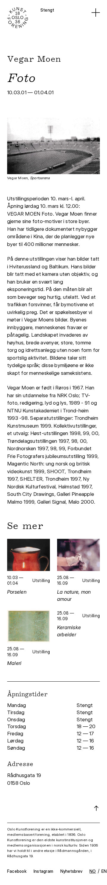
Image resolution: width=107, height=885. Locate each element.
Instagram (43, 871)
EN (104, 871)
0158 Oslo (19, 783)
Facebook (16, 871)
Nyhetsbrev (71, 871)
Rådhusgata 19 (24, 775)
